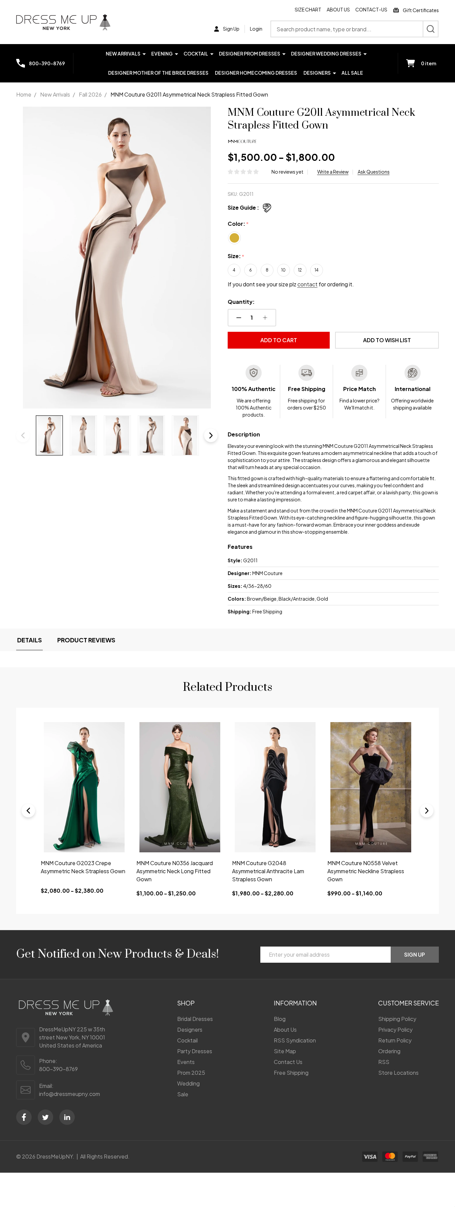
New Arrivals (123, 53)
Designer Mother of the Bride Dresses (158, 73)
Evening (162, 53)
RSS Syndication (295, 1040)
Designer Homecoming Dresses (256, 73)
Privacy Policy (395, 1029)
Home (23, 94)
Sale (182, 1094)
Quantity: (241, 301)
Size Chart (308, 9)
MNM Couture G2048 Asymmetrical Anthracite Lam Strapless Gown (268, 871)
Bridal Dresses (195, 1018)
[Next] (426, 810)
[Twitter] (45, 1117)
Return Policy (395, 1040)
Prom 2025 (191, 1072)
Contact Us (288, 1061)
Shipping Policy (397, 1018)
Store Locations (398, 1072)
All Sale (352, 73)
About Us (338, 9)
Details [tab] (29, 640)
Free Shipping (291, 1072)
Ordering (389, 1051)
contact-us (371, 9)
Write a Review (333, 172)
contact (307, 284)
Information (295, 1003)
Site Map (285, 1051)
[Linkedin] (67, 1117)
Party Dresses (194, 1051)
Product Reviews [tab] (86, 640)
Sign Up (414, 954)
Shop (186, 1003)
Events (186, 1061)
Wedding (188, 1083)
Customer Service (408, 1003)
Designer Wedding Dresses (326, 53)
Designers (317, 73)
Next (211, 435)
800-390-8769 (58, 1068)
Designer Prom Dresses (249, 53)
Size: (236, 256)
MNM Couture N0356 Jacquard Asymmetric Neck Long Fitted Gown (174, 871)
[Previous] (28, 810)
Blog (280, 1018)
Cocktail (196, 53)
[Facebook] (24, 1117)
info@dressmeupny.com (69, 1093)
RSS (383, 1061)
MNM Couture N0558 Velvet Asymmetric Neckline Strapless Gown (365, 871)
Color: (238, 224)
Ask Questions (374, 172)
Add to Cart (278, 340)
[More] (144, 53)
